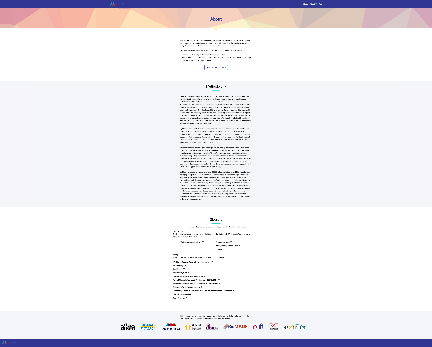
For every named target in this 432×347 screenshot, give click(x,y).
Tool (320, 4)
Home (305, 4)
